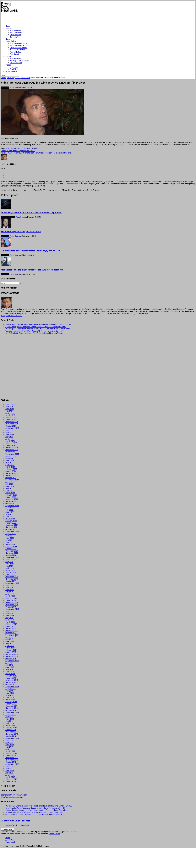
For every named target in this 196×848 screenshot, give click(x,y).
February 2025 (11, 443)
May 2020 (9, 566)
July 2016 (9, 665)
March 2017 (10, 648)
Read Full (148, 313)
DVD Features (15, 35)
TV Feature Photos (17, 50)
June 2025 (9, 435)
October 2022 (10, 503)
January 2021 (10, 549)
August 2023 (10, 482)
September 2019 (12, 583)
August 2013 (10, 740)
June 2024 (9, 460)
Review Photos (16, 63)
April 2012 (9, 775)
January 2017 (10, 652)
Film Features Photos (18, 43)
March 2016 (10, 674)
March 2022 (10, 519)
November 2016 (11, 656)
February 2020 (11, 572)
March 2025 (10, 441)
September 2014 (12, 712)
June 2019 (9, 590)
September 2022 (12, 506)
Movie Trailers (11, 71)
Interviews (14, 67)
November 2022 (11, 501)
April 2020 (9, 568)
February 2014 (11, 727)
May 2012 (9, 773)
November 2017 (11, 631)
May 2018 (9, 618)
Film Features (15, 30)
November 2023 (11, 475)
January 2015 (10, 704)
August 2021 (10, 534)
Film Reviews (15, 58)
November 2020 (11, 553)
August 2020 (10, 559)
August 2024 (10, 456)
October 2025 (10, 426)
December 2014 (11, 706)
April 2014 (9, 723)
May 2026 (9, 411)
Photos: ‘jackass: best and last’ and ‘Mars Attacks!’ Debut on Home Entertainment (37, 329)
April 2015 (9, 697)
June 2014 (9, 719)
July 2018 (9, 613)
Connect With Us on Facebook (15, 821)
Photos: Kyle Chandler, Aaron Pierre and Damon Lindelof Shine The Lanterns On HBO (38, 324)
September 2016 (12, 661)
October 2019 (10, 581)
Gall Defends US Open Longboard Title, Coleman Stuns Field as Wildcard (34, 333)
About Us (9, 840)
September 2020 (12, 557)
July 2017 (9, 639)
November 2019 (11, 579)
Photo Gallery (10, 41)
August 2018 (10, 611)
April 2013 (9, 749)
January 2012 (10, 781)
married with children (25, 148)
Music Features (16, 33)
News (7, 39)
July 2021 (9, 536)
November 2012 (11, 760)
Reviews (8, 56)
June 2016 (9, 667)
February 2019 (11, 598)
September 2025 (12, 428)
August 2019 (10, 585)
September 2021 (12, 531)
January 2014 (10, 730)
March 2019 (10, 596)
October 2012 (10, 762)
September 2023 (12, 480)
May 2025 (9, 437)
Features (8, 28)
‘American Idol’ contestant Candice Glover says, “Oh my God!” (31, 251)
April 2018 (9, 620)
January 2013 (10, 755)
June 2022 (9, 512)
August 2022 (10, 508)
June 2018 (9, 615)
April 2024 (9, 465)
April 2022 (9, 516)
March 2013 (10, 751)
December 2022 (11, 499)
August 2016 (10, 663)
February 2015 (11, 702)
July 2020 (9, 562)
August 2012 (10, 766)
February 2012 (11, 779)
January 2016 (10, 678)
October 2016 (10, 659)
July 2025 (9, 432)
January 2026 (10, 419)
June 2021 (9, 538)
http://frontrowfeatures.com (12, 797)
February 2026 (11, 417)
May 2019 (9, 592)
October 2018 (10, 607)
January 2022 (10, 523)
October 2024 (10, 452)
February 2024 (11, 469)
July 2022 (9, 510)
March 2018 (10, 622)
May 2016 (9, 669)
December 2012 (11, 758)
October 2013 (10, 736)
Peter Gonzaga (16, 88)
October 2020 (10, 555)
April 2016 (9, 671)
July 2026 (9, 407)
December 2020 (11, 551)
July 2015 (9, 691)
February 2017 (11, 650)
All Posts (10, 78)
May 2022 (9, 514)
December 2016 (11, 654)
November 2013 (11, 734)
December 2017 (11, 628)
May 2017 (9, 643)
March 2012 (10, 777)
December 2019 (11, 577)
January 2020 (10, 575)
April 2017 (9, 646)
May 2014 (9, 721)
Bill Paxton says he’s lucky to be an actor (21, 231)
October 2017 (10, 633)
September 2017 (12, 635)
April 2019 (9, 594)
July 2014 (9, 717)
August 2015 (10, 689)
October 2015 (10, 684)
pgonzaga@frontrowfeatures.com (14, 795)
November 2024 (11, 450)
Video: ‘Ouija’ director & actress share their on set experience (31, 212)
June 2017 (9, 641)
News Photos (15, 52)
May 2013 (9, 747)
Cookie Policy (54, 834)
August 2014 (10, 715)
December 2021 (11, 525)
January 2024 (10, 471)
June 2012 (9, 771)
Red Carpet (14, 54)
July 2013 (9, 743)
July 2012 (9, 768)
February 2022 (11, 521)
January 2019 (10, 600)
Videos (8, 65)
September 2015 (12, 687)
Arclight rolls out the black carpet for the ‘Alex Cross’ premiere (32, 270)
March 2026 (10, 415)
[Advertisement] (42, 18)
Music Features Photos (19, 45)
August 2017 (10, 637)
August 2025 (10, 430)
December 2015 (11, 680)
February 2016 (11, 676)
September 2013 (12, 738)
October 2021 (10, 529)
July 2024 (9, 458)
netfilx (36, 148)
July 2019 (9, 587)
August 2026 (10, 404)
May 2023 (9, 488)
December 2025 (11, 422)
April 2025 (9, 439)
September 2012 (12, 764)
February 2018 (11, 624)
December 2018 (11, 603)
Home (7, 26)
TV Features (15, 37)
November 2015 (11, 682)
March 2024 (10, 467)
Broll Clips (14, 69)
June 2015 (9, 693)
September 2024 (12, 454)
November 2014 (11, 708)
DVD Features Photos (18, 48)
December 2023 (11, 473)
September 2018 (12, 609)
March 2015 (10, 699)
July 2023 (9, 484)
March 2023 (10, 493)
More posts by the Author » (11, 316)
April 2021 (9, 542)
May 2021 (9, 540)
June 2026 (9, 409)
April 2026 (9, 413)
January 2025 (10, 445)
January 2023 (10, 497)
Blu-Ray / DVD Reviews (19, 61)
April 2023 (9, 491)
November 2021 (11, 527)
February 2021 (11, 547)
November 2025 (11, 424)
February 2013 (11, 753)
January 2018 (10, 626)
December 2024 (11, 447)
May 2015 (9, 695)
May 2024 (9, 463)
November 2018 (11, 605)
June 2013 (9, 745)
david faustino (10, 148)
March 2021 (10, 544)
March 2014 (10, 725)
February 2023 (11, 495)
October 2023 (10, 478)
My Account (10, 842)
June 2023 (9, 486)
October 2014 (10, 710)
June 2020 (9, 564)
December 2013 (11, 732)
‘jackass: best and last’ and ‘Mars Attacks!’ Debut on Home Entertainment (34, 331)
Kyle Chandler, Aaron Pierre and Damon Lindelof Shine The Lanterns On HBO (35, 327)
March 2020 (10, 570)
